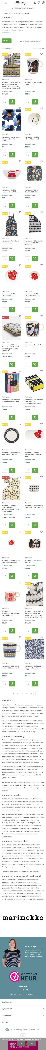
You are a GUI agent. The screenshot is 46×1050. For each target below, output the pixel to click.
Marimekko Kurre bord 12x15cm (33, 561)
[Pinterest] (27, 990)
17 (31, 694)
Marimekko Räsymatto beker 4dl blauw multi (11, 667)
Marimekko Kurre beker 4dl (34, 346)
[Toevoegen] (12, 101)
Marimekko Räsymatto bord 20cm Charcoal (11, 454)
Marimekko (5, 80)
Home (11, 13)
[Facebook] (19, 990)
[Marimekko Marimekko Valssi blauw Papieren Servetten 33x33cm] (11, 120)
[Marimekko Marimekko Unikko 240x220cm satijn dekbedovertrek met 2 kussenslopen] (11, 488)
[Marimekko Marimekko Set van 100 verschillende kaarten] (11, 383)
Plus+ (39, 1030)
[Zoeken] (6, 3)
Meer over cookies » (23, 1048)
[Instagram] (23, 990)
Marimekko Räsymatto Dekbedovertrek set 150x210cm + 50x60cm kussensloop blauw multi (11, 85)
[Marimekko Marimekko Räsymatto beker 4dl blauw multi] (11, 649)
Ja (21, 1044)
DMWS (33, 1030)
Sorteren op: (24, 41)
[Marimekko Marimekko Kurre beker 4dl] (34, 328)
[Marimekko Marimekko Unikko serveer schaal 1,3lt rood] (11, 173)
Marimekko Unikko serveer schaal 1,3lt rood (11, 191)
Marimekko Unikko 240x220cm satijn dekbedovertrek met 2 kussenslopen (10, 508)
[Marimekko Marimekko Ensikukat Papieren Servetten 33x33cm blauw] (34, 649)
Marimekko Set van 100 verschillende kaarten (11, 401)
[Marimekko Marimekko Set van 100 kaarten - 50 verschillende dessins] (34, 383)
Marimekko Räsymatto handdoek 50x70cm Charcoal (34, 243)
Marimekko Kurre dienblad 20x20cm (32, 191)
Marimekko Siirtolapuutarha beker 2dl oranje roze (11, 613)
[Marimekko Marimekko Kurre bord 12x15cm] (34, 543)
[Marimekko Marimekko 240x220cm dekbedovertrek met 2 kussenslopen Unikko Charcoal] (11, 328)
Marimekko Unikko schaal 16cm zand (32, 138)
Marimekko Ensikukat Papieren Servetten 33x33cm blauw (33, 668)
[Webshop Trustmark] (23, 976)
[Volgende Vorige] (35, 694)
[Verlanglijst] (39, 2)
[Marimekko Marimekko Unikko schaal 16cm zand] (34, 120)
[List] (43, 48)
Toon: (35, 48)
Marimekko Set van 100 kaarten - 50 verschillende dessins (34, 402)
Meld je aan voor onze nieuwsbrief (23, 994)
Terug (6, 13)
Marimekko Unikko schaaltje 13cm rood (32, 295)
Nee (31, 1044)
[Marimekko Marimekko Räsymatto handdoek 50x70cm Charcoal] (34, 224)
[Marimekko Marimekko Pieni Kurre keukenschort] (11, 224)
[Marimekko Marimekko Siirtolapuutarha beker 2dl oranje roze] (11, 594)
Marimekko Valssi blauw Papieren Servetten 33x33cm (11, 139)
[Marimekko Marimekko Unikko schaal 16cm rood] (11, 277)
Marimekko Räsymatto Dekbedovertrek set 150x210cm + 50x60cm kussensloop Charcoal (34, 614)
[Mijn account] (35, 2)
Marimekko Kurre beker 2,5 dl (34, 83)
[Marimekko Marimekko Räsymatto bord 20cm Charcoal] (11, 435)
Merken (18, 13)
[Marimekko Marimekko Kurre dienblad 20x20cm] (34, 173)
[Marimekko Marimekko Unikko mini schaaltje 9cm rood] (11, 543)
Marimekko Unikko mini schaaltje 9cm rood (11, 561)
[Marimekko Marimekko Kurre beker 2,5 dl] (34, 65)
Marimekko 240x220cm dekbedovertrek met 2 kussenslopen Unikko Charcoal (11, 348)
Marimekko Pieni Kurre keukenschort (10, 242)
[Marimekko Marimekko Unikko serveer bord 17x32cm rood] (34, 435)
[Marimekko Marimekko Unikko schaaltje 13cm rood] (34, 277)
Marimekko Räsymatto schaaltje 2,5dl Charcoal (34, 507)
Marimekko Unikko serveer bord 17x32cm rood (33, 454)
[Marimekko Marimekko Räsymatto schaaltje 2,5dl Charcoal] (34, 488)
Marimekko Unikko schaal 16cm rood (9, 295)
